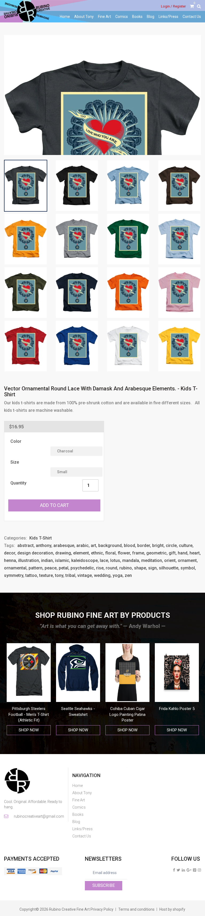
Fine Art (104, 16)
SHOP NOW (29, 730)
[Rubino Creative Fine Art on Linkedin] (183, 870)
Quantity (18, 483)
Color (15, 441)
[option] (28, 689)
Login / (166, 6)
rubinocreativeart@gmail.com (38, 816)
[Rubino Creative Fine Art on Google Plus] (189, 870)
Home (65, 16)
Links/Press (168, 16)
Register (179, 6)
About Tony (84, 16)
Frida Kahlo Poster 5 (127, 708)
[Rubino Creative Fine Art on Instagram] (199, 870)
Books (137, 16)
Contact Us (192, 16)
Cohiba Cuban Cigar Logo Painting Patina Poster (78, 714)
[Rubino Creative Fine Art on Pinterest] (194, 870)
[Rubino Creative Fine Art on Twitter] (178, 870)
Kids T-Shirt (40, 538)
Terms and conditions (136, 909)
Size (14, 462)
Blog (150, 16)
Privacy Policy (101, 909)
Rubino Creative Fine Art (69, 909)
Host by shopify (172, 909)
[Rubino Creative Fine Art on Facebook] (174, 870)
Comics (121, 16)
